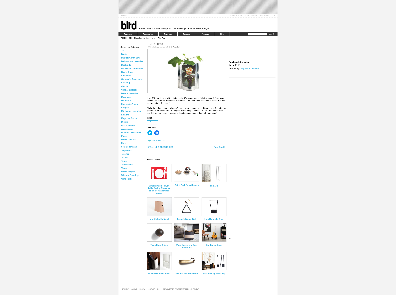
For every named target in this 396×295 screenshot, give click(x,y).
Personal (186, 34)
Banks (124, 54)
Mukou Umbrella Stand (159, 273)
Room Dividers (128, 140)
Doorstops (126, 100)
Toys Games (127, 164)
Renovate (168, 34)
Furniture (128, 34)
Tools (124, 161)
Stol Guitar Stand (214, 245)
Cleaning (125, 83)
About (240, 16)
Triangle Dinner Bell (186, 219)
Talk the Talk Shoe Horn (186, 273)
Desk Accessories (129, 93)
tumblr (196, 289)
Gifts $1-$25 (161, 140)
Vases (124, 168)
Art (122, 51)
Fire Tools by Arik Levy (214, 273)
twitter (178, 289)
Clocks (124, 86)
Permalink (176, 47)
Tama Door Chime (159, 245)
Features (205, 34)
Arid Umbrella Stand (159, 219)
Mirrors (124, 122)
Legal (247, 16)
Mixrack (214, 186)
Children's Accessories (132, 79)
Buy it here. (152, 120)
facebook (187, 289)
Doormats (126, 97)
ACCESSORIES (126, 38)
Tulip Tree (161, 38)
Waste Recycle (128, 172)
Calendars (126, 75)
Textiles (125, 157)
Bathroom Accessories (132, 61)
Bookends (126, 65)
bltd (129, 25)
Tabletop (125, 154)
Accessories (148, 34)
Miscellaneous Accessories (144, 38)
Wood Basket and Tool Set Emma (186, 246)
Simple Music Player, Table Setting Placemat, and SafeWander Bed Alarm (159, 189)
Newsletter (269, 16)
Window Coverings (130, 175)
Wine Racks (126, 179)
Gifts (222, 34)
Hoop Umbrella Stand (214, 219)
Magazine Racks (129, 118)
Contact (254, 16)
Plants (124, 136)
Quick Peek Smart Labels (186, 185)
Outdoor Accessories (131, 132)
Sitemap (233, 16)
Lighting (125, 115)
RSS (261, 16)
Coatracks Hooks (129, 90)
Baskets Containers (130, 58)
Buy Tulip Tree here (250, 68)
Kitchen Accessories (131, 111)
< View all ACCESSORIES (160, 147)
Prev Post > (220, 147)
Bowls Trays (127, 72)
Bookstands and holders (133, 68)
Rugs (123, 143)
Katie (157, 47)
